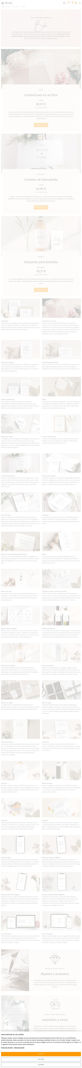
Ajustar (41, 1064)
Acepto (41, 1054)
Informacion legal (19, 1047)
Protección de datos (7, 1047)
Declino (41, 1059)
